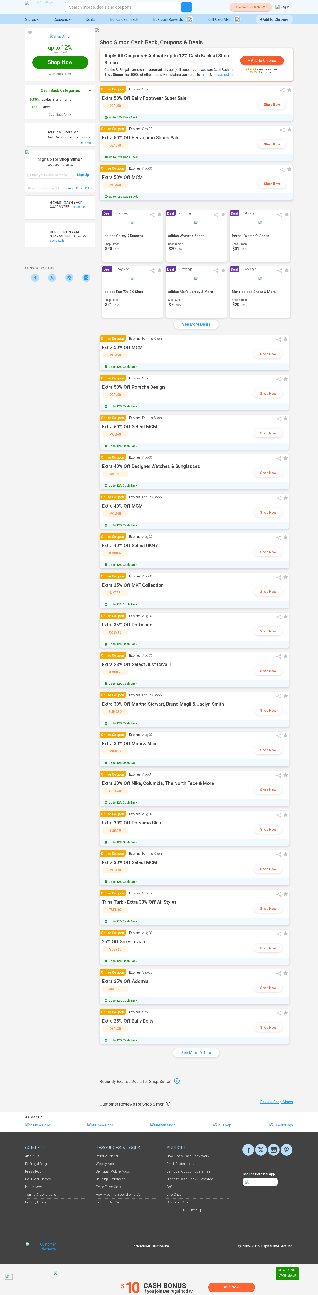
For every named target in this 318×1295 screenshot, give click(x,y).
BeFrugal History (38, 1179)
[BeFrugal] (42, 3)
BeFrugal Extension (110, 1179)
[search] (186, 7)
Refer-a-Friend (107, 1156)
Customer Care (178, 1202)
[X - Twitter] (51, 278)
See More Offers (196, 1053)
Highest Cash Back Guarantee (189, 1179)
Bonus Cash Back (124, 19)
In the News (34, 1187)
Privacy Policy (84, 188)
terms (205, 74)
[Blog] (68, 278)
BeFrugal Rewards (168, 19)
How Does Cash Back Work (187, 1156)
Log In (284, 7)
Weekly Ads (105, 1164)
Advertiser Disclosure (151, 1246)
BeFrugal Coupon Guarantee (188, 1171)
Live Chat (173, 1194)
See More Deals (196, 324)
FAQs (170, 1187)
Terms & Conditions (40, 1194)
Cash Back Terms (60, 74)
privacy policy (223, 74)
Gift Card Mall (219, 19)
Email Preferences (180, 1164)
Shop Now (272, 104)
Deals (90, 19)
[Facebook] (34, 278)
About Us (32, 1156)
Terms (69, 188)
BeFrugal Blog (36, 1164)
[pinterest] (286, 1150)
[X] (261, 1150)
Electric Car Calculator (113, 1202)
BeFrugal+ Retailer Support (187, 1210)
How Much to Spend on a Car (119, 1194)
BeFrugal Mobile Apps (113, 1171)
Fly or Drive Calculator (113, 1187)
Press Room (34, 1171)
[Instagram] (85, 278)
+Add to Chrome (274, 19)
